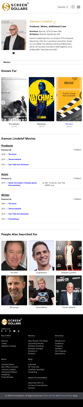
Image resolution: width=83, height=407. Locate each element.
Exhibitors (59, 343)
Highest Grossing (8, 346)
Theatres (59, 346)
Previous (3, 102)
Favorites (62, 7)
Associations (60, 354)
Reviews (31, 354)
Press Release (7, 377)
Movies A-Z (32, 351)
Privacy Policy (66, 395)
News (3, 359)
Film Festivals (60, 351)
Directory (59, 336)
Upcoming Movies (35, 343)
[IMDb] (14, 53)
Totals (3, 343)
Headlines (5, 375)
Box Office (6, 336)
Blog (30, 359)
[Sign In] (73, 7)
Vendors (58, 349)
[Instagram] (10, 331)
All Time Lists (33, 367)
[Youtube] (14, 331)
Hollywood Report (9, 372)
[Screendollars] (15, 6)
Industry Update (8, 370)
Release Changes (35, 349)
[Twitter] (6, 331)
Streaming (32, 372)
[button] (54, 22)
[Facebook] (1, 331)
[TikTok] (18, 331)
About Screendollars (37, 378)
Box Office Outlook (9, 367)
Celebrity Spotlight (36, 370)
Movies (6, 62)
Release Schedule (36, 346)
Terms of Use (49, 395)
